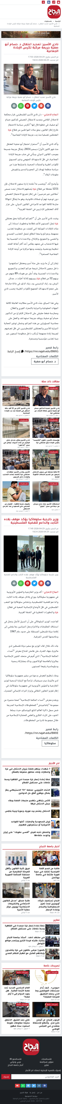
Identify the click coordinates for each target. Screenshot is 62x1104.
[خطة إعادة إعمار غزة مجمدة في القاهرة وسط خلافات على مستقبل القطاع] (55, 944)
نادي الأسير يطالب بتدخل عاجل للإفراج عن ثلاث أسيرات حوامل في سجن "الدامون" (16, 442)
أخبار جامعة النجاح (49, 1009)
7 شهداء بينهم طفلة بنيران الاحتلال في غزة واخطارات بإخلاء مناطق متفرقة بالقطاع (27, 933)
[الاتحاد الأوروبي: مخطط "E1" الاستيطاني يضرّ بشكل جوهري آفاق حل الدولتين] (55, 955)
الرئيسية (58, 21)
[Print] (14, 106)
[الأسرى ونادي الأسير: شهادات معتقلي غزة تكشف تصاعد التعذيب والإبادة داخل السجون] (16, 459)
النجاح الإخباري (54, 11)
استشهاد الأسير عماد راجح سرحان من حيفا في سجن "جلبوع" (46, 505)
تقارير (56, 1082)
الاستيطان (49, 905)
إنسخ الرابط (14, 351)
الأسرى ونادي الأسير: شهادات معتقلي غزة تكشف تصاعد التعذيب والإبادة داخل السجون (16, 474)
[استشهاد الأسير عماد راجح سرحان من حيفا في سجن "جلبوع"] (46, 491)
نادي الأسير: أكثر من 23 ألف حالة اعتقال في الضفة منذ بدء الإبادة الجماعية (17, 410)
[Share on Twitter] (34, 106)
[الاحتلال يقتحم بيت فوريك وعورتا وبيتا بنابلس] (55, 976)
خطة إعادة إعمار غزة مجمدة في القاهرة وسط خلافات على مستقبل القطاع (27, 943)
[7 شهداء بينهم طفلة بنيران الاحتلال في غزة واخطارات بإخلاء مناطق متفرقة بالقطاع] (55, 934)
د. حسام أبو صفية (45, 361)
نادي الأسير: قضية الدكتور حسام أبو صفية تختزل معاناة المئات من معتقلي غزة (47, 410)
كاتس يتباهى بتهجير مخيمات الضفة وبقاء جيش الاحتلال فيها (29, 965)
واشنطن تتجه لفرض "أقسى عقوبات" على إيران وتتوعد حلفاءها (26, 996)
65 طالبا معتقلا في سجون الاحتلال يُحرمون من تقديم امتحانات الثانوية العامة (46, 474)
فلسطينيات (48, 21)
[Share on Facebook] (48, 106)
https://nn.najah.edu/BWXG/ (41, 351)
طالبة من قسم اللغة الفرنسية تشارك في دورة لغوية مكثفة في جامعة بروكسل (47, 1035)
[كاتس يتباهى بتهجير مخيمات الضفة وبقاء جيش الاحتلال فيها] (55, 965)
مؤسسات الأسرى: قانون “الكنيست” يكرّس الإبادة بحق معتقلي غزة (46, 441)
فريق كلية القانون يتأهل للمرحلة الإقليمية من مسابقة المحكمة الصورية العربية (17, 1035)
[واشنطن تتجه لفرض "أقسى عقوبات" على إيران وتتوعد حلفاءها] (55, 997)
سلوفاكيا (50, 743)
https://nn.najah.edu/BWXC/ (41, 895)
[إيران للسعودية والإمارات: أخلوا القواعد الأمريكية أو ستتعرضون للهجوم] (55, 987)
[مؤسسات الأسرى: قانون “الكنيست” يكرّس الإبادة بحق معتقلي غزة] (46, 428)
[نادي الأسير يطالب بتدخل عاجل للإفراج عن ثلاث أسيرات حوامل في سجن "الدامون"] (16, 428)
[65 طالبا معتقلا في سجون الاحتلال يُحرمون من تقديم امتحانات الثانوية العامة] (46, 459)
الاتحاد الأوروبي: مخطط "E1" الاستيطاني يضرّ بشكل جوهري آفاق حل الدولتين (27, 954)
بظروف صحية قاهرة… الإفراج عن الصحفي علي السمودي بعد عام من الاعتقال (16, 506)
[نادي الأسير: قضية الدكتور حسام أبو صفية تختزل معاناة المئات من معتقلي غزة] (46, 396)
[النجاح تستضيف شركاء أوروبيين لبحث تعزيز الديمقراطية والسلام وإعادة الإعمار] (46, 1052)
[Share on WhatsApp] (21, 106)
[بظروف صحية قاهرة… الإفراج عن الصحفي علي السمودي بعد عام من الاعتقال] (16, 491)
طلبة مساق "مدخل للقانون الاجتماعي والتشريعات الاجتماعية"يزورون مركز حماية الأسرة (16, 1068)
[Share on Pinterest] (28, 106)
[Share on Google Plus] (41, 106)
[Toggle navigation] (43, 2)
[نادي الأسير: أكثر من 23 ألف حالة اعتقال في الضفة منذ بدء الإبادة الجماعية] (16, 396)
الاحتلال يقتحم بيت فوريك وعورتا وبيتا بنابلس (27, 973)
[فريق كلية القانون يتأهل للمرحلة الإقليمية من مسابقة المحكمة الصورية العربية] (16, 1020)
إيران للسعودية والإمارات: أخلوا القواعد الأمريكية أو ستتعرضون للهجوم (30, 986)
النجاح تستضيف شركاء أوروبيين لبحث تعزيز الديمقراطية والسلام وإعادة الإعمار (49, 1068)
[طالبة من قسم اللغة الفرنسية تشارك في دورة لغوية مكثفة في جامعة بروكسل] (46, 1020)
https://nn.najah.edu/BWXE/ (41, 733)
